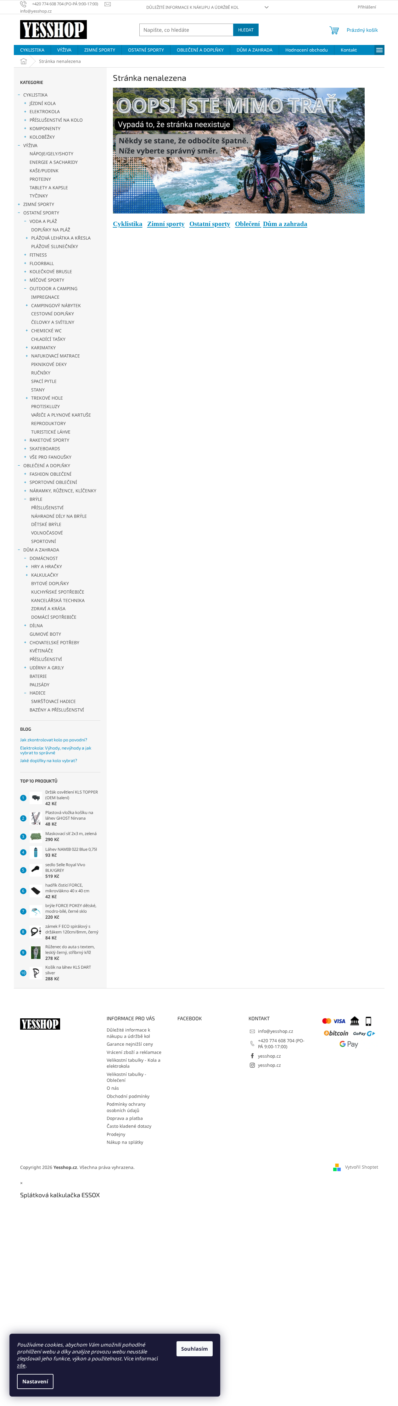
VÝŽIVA (30, 145)
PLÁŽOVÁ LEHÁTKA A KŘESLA (61, 238)
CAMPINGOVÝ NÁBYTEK (56, 305)
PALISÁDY (39, 685)
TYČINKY (39, 196)
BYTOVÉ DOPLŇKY (50, 583)
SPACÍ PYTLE (44, 381)
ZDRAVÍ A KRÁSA (48, 609)
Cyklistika (128, 224)
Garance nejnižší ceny (130, 1044)
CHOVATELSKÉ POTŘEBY (54, 642)
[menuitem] (32, 50)
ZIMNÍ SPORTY (38, 204)
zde (21, 1365)
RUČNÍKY (40, 373)
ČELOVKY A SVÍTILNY (52, 322)
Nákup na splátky (125, 1142)
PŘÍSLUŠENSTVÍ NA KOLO (56, 120)
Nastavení (35, 1381)
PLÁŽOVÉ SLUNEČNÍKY (54, 246)
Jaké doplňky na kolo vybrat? (48, 760)
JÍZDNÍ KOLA (43, 103)
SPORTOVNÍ (43, 541)
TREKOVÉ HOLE (47, 398)
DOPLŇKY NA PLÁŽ (50, 230)
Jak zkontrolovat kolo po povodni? (53, 739)
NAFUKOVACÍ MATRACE (55, 356)
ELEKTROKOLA (45, 111)
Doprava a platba (125, 1118)
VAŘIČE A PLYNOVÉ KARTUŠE (61, 415)
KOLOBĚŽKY (42, 137)
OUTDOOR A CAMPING (53, 288)
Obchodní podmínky (128, 1096)
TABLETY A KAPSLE (49, 188)
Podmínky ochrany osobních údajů (126, 1107)
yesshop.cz (269, 1056)
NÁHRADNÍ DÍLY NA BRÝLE (59, 516)
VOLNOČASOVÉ (47, 533)
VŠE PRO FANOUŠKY (50, 457)
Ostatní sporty (209, 224)
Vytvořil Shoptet (361, 1167)
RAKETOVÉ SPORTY (49, 440)
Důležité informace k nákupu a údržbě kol (192, 7)
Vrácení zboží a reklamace (134, 1052)
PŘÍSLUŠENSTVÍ (47, 508)
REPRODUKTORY (48, 423)
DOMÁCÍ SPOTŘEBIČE (53, 617)
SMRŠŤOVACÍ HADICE (53, 701)
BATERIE (38, 676)
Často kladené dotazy (129, 1126)
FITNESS (38, 255)
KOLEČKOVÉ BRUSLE (51, 271)
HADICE (38, 693)
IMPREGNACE (45, 297)
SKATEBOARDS (45, 448)
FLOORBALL (42, 263)
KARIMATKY (43, 348)
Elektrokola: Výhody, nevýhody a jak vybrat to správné (55, 750)
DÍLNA (36, 625)
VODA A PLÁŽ (43, 221)
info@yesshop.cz (275, 1031)
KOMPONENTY (45, 128)
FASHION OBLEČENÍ (50, 474)
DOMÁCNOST (44, 558)
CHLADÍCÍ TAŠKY (48, 339)
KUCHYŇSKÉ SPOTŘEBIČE (57, 592)
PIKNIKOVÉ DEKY (49, 364)
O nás (113, 1088)
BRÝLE (36, 499)
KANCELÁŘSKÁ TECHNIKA (58, 600)
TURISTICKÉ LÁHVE (50, 432)
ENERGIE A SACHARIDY (54, 162)
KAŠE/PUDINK (44, 171)
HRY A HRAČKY (46, 566)
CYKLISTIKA (35, 95)
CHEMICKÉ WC (46, 331)
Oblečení (248, 224)
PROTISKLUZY (45, 406)
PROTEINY (40, 179)
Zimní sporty (166, 224)
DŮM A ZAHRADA (41, 550)
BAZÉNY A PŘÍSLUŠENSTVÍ (57, 710)
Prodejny (116, 1134)
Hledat (246, 29)
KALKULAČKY (44, 575)
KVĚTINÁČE (41, 651)
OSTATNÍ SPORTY (41, 213)
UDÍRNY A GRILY (47, 668)
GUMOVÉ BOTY (45, 634)
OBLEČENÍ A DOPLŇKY (46, 465)
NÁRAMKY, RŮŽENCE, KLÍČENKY (63, 491)
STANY (38, 390)
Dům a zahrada (285, 224)
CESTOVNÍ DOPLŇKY (52, 314)
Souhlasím (194, 1348)
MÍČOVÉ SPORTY (47, 280)
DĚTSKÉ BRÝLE (46, 524)
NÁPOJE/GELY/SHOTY (51, 154)
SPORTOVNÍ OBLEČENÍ (53, 482)
